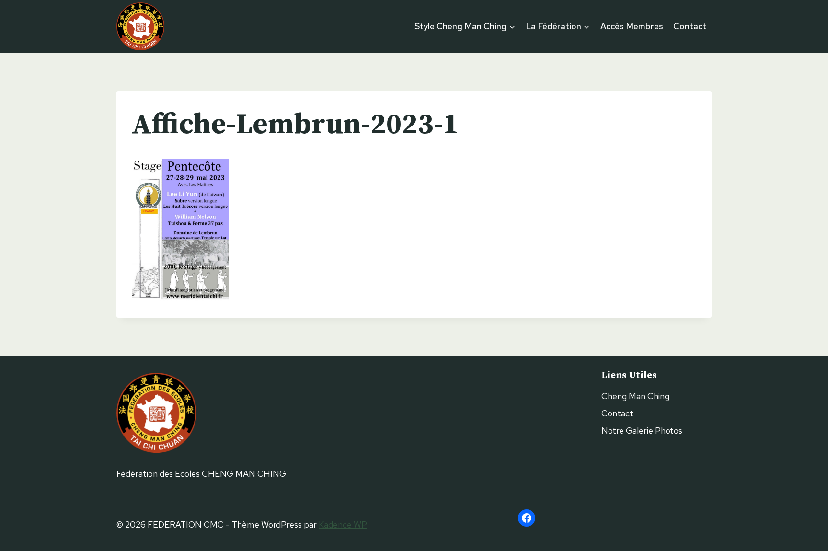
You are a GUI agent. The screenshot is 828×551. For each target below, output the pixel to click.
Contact (689, 26)
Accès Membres (631, 26)
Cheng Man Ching (635, 396)
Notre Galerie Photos (641, 430)
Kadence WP (343, 524)
